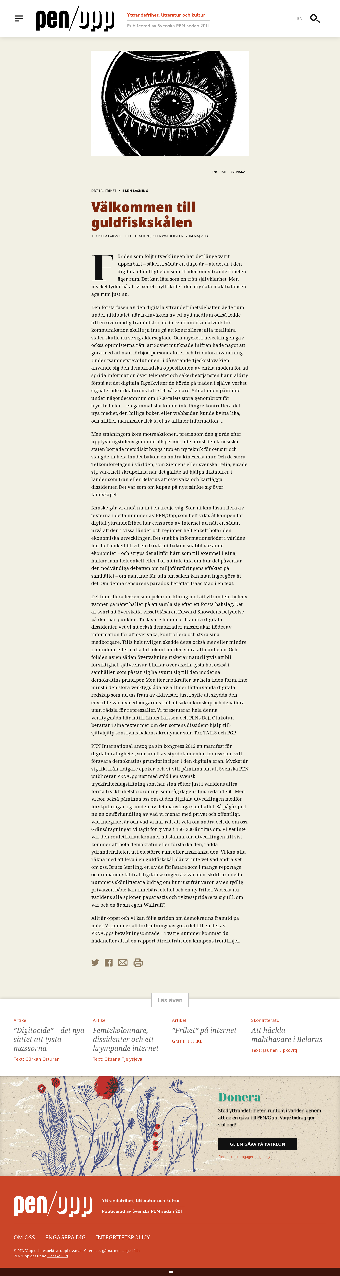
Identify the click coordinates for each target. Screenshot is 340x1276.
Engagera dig (65, 1237)
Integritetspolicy (123, 1237)
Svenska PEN (57, 1256)
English (219, 172)
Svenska (238, 172)
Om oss (24, 1237)
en (300, 18)
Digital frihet (103, 191)
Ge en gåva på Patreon (257, 1144)
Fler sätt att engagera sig (240, 1156)
